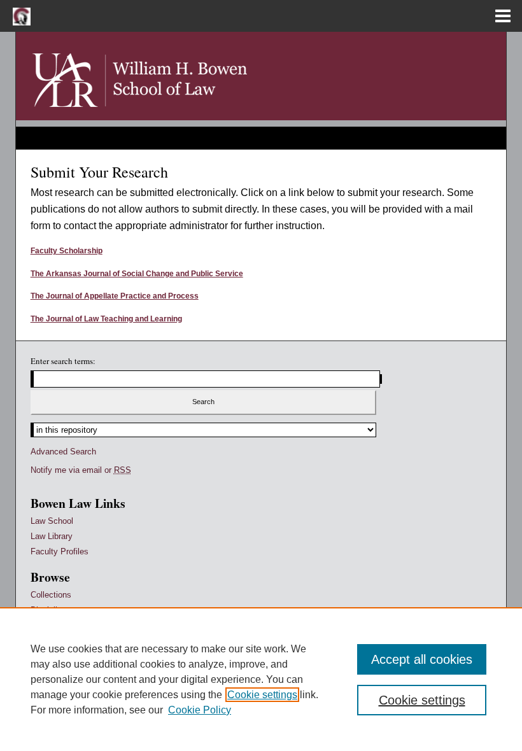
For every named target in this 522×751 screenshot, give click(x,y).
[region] (261, 679)
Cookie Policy (199, 710)
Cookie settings (262, 694)
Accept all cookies (421, 659)
